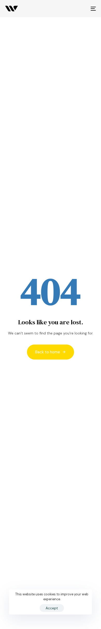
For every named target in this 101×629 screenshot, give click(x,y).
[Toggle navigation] (81, 8)
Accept (52, 608)
